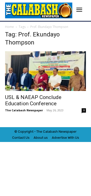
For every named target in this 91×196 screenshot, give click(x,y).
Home (9, 27)
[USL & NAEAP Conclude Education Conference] (45, 71)
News (63, 131)
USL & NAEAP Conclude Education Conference (33, 100)
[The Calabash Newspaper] (38, 10)
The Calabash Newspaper (24, 110)
